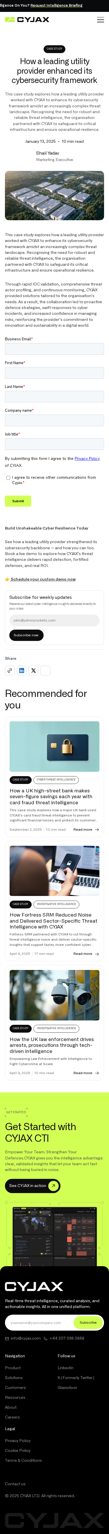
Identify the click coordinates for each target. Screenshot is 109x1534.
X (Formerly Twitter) (76, 1378)
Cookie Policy (18, 1451)
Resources (15, 1398)
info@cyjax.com (26, 1338)
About (11, 1407)
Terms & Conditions (23, 1461)
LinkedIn (66, 1368)
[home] (27, 19)
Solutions (14, 1378)
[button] (100, 20)
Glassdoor (67, 1388)
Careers (12, 1417)
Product (13, 1368)
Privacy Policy (18, 1441)
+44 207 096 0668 (67, 1338)
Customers (15, 1388)
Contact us (15, 1484)
